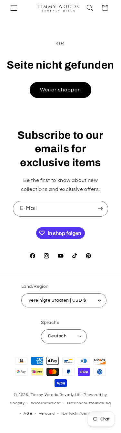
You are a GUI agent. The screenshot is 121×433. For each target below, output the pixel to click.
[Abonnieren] (100, 209)
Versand (47, 413)
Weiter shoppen (60, 89)
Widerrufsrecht (46, 403)
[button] (13, 7)
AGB (28, 413)
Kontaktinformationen (82, 413)
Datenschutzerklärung (89, 403)
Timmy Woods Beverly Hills (57, 395)
